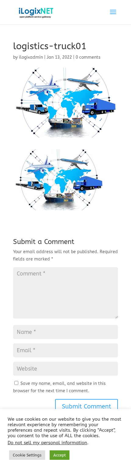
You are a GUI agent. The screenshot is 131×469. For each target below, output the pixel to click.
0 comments (88, 57)
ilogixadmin (31, 57)
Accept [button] (59, 455)
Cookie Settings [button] (27, 455)
